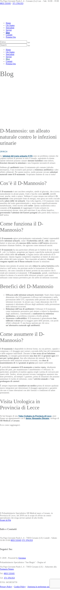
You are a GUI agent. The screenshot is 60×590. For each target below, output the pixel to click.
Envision (22, 558)
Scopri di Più (5, 520)
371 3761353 (18, 3)
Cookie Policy (20, 587)
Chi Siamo (10, 25)
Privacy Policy (6, 587)
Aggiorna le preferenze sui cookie (41, 587)
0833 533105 (5, 3)
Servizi (9, 30)
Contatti (9, 35)
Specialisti (10, 28)
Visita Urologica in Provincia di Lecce (34, 416)
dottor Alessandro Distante (37, 418)
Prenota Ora (11, 37)
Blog (8, 32)
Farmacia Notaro (7, 569)
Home (8, 23)
